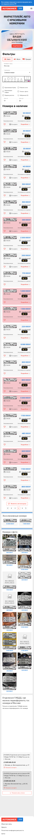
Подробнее (17, 46)
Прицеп (28, 59)
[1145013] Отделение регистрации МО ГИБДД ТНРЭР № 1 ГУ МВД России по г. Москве (17, 775)
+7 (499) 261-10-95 (9, 781)
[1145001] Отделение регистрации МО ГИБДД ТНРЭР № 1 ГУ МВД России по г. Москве (17, 757)
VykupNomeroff (26, 188)
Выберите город (8, 63)
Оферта (3, 827)
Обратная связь (6, 824)
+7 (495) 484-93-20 (10, 762)
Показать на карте (11, 767)
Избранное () (24, 95)
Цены (3, 833)
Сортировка (7, 70)
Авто (8, 59)
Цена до (21, 98)
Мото (18, 59)
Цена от (6, 98)
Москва (6, 66)
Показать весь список (18, 793)
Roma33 (27, 117)
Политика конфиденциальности (12, 830)
